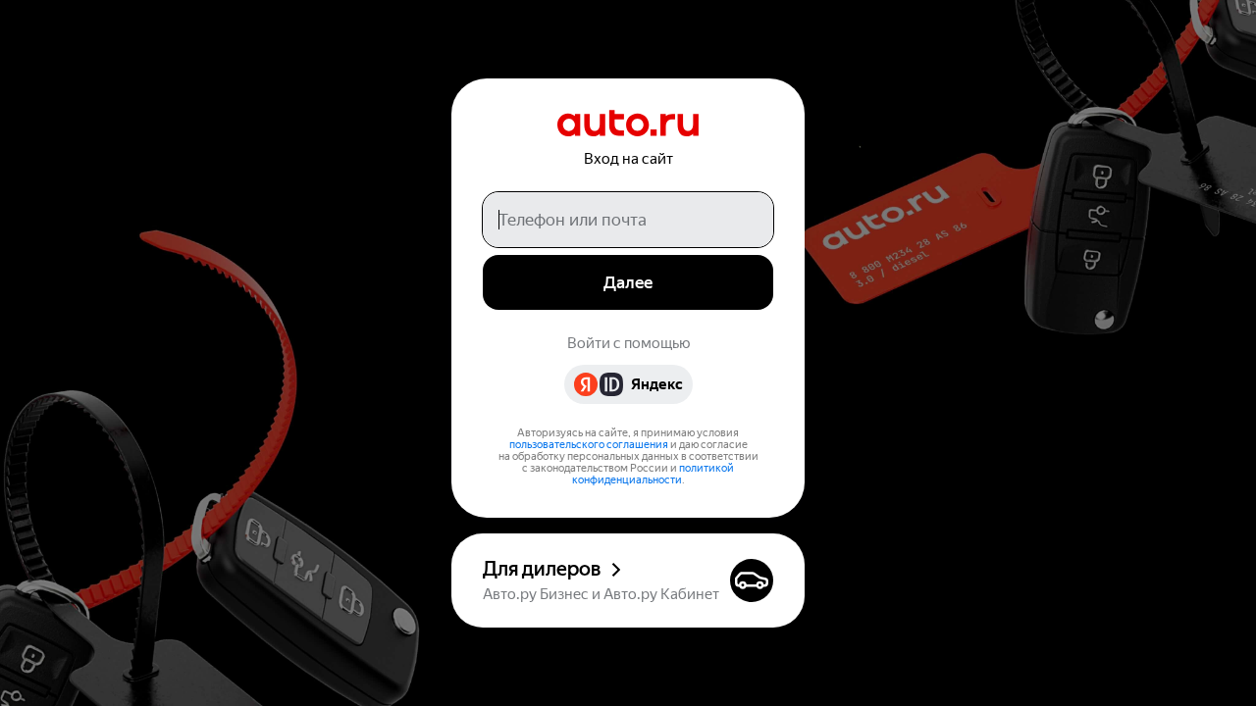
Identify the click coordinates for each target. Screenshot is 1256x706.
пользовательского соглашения (588, 444)
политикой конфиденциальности (653, 474)
